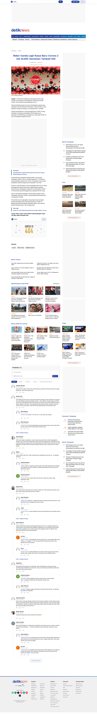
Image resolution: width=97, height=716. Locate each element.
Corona (39, 99)
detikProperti (34, 698)
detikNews (14, 50)
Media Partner (66, 691)
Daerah (27, 39)
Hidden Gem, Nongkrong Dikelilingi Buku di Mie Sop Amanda (29, 356)
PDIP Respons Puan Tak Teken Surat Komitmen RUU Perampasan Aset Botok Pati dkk (75, 146)
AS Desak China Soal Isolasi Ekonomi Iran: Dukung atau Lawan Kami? (75, 433)
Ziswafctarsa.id (53, 698)
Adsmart (14, 39)
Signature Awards (54, 691)
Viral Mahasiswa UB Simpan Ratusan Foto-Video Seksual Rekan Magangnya (18, 317)
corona (14, 247)
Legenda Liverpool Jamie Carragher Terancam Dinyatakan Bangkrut (51, 300)
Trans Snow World (54, 693)
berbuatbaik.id (53, 683)
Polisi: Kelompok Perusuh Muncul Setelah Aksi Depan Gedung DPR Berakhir (16, 356)
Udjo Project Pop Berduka (34, 315)
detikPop (42, 698)
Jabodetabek (27, 36)
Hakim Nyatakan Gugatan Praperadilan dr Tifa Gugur (75, 428)
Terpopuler (21, 39)
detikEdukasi (34, 685)
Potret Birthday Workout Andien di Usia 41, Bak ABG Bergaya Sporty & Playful (52, 317)
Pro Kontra (64, 36)
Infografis (70, 36)
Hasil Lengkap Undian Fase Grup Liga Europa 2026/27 (42, 337)
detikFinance (34, 687)
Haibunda (78, 687)
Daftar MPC (75, 1)
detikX (46, 36)
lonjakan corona (30, 247)
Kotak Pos (65, 689)
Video (78, 36)
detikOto (33, 697)
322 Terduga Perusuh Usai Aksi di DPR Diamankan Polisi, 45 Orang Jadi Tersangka (75, 164)
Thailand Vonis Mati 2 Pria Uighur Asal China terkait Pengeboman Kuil (47, 264)
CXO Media (78, 693)
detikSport (33, 693)
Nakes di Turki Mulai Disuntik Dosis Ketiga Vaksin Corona (30, 210)
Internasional (35, 36)
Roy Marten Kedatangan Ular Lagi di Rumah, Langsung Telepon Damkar (35, 300)
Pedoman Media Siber (68, 685)
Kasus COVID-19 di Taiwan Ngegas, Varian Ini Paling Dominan (22, 268)
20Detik (41, 693)
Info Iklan (65, 693)
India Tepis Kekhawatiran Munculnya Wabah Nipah (22, 264)
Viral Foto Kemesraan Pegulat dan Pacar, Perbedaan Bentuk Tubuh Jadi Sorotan (18, 300)
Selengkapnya (56, 283)
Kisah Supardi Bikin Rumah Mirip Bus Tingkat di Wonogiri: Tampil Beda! (23, 277)
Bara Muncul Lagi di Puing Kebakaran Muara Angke (80, 211)
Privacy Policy (66, 695)
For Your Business (54, 702)
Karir (64, 687)
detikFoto (42, 695)
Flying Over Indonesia (55, 700)
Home (16, 36)
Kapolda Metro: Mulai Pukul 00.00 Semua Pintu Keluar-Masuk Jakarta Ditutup (29, 173)
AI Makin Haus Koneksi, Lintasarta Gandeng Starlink (41, 355)
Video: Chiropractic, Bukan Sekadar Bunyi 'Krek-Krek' (80, 354)
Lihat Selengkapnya (73, 176)
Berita (21, 36)
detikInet (33, 689)
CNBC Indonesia (79, 685)
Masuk (82, 1)
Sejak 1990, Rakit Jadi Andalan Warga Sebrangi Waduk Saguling (80, 196)
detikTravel (42, 683)
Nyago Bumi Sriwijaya (46, 39)
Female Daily (78, 691)
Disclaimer (65, 697)
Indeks (83, 36)
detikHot (33, 691)
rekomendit (52, 704)
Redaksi (64, 683)
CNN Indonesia (79, 683)
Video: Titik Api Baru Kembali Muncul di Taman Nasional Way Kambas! (80, 337)
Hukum (42, 36)
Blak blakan (57, 36)
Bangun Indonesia (72, 39)
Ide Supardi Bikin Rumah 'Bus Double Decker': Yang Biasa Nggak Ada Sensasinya (22, 273)
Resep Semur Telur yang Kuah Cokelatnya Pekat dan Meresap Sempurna (28, 338)
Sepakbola (33, 695)
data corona (20, 247)
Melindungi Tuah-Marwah (60, 39)
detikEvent (52, 689)
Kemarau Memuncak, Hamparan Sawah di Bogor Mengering (67, 196)
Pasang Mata (53, 685)
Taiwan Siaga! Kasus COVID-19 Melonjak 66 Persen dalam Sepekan (47, 273)
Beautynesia (78, 689)
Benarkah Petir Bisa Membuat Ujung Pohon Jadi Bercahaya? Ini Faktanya (47, 268)
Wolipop (42, 689)
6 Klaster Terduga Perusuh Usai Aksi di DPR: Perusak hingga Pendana (75, 158)
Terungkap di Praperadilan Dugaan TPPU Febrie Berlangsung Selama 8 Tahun (76, 152)
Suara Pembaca (35, 39)
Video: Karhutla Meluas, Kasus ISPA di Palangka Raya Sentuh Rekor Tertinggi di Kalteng (67, 355)
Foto (75, 36)
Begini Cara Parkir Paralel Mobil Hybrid (54, 336)
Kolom (51, 36)
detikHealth (42, 687)
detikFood (42, 685)
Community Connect (54, 706)
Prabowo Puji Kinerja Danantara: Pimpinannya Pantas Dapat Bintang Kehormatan (75, 422)
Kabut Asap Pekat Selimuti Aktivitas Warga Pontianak (66, 211)
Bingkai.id (52, 697)
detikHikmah (42, 697)
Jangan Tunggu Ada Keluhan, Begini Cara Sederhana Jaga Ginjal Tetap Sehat (16, 338)
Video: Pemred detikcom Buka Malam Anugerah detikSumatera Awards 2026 (66, 338)
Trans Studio (53, 695)
